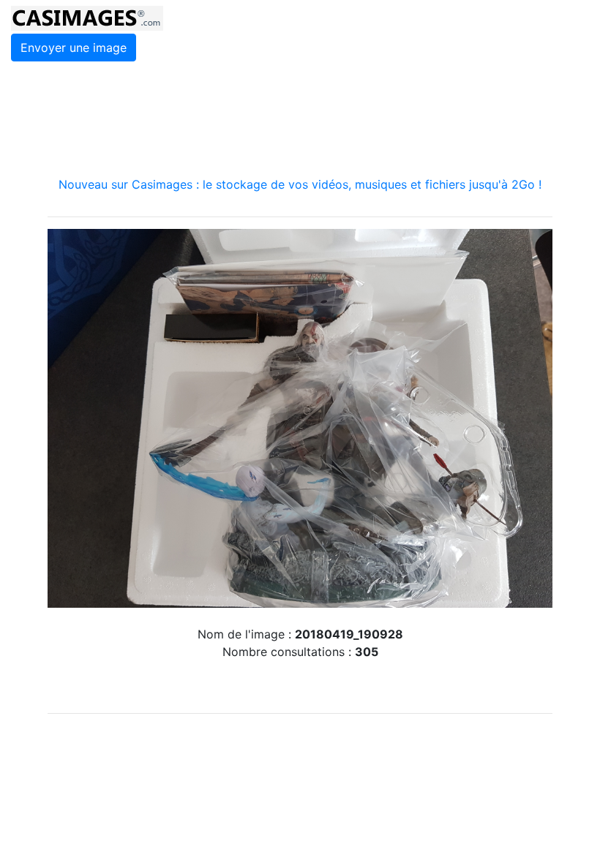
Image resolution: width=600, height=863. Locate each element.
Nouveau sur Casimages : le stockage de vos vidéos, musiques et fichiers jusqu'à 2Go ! (300, 184)
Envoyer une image (73, 47)
